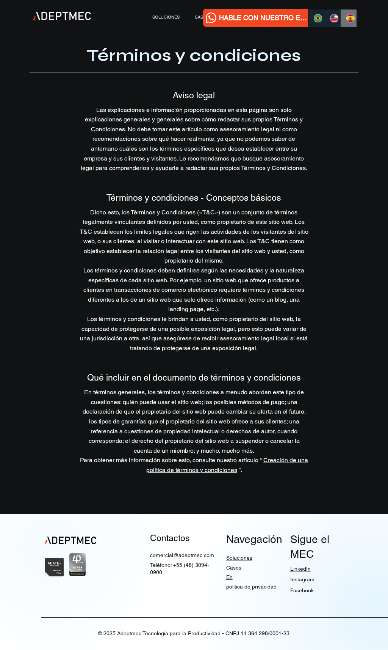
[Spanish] (349, 18)
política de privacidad (251, 587)
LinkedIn (300, 569)
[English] (332, 18)
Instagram (302, 579)
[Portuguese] (316, 18)
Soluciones (239, 558)
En (229, 577)
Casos (233, 568)
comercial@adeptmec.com (182, 555)
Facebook (302, 590)
